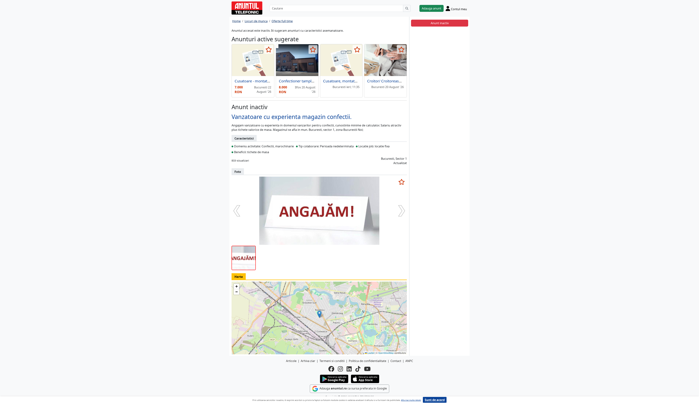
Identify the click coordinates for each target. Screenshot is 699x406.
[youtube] (367, 369)
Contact (395, 361)
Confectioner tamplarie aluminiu (306, 81)
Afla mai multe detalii (411, 400)
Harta (238, 277)
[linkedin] (349, 369)
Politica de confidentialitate (367, 361)
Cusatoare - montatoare (255, 81)
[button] (319, 314)
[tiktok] (357, 369)
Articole (291, 361)
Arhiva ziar (308, 361)
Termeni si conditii (332, 361)
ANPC (409, 361)
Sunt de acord (435, 400)
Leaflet (370, 352)
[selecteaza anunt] (268, 49)
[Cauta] (407, 8)
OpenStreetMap (386, 352)
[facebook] (331, 369)
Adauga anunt (431, 8)
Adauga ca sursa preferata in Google (353, 389)
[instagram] (340, 369)
